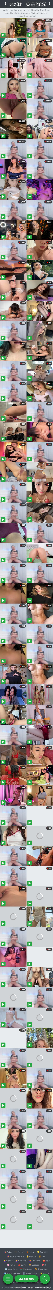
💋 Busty (22, 1265)
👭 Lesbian (34, 1265)
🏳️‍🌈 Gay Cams (26, 1269)
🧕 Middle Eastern (15, 1256)
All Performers (40, 1287)
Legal (49, 1287)
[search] (45, 1279)
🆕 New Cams (11, 1269)
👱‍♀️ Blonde (8, 1260)
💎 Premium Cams (12, 1273)
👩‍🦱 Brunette (20, 1260)
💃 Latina (30, 1252)
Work (24, 1287)
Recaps (30, 1287)
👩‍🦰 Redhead (34, 1260)
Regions (17, 1287)
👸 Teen (42, 1256)
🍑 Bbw (46, 1260)
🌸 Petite (11, 1265)
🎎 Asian (8, 1252)
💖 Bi (44, 1265)
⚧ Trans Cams (41, 1269)
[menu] (8, 1279)
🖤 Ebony (19, 1252)
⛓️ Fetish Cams (30, 1273)
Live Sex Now (26, 1278)
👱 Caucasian (43, 1252)
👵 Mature (31, 1256)
